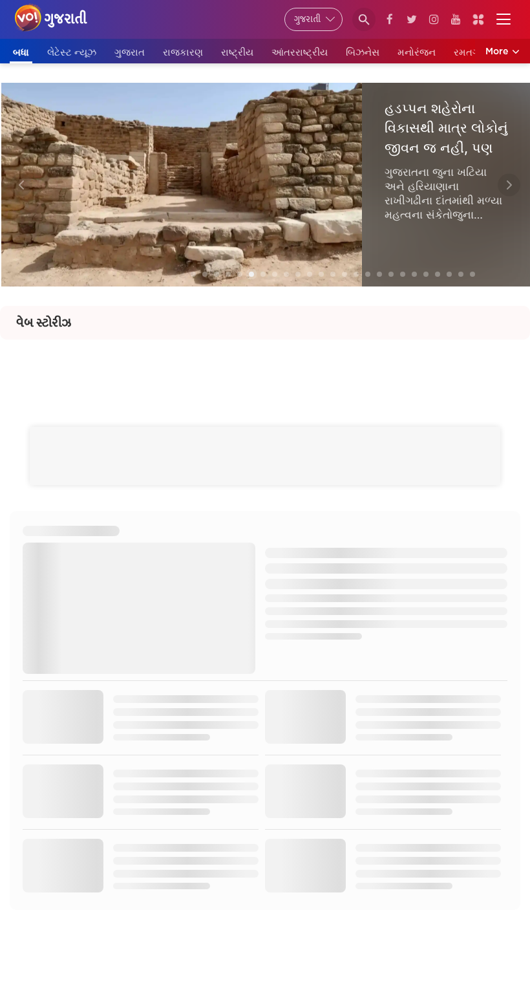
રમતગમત (473, 52)
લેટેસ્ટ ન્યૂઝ (71, 52)
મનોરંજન (417, 52)
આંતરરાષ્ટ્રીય (299, 52)
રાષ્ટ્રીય (237, 52)
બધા (21, 52)
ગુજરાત (129, 52)
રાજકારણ (183, 52)
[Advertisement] (265, 369)
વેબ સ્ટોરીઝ (43, 323)
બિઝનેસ (362, 52)
